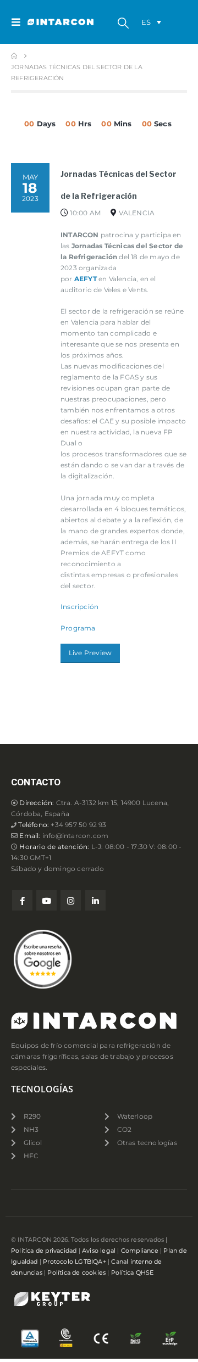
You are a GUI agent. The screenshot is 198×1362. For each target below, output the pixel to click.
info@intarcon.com (75, 836)
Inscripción (79, 607)
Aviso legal (99, 1250)
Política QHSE (132, 1272)
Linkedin (95, 900)
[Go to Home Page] (14, 56)
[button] (19, 22)
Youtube (46, 900)
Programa (78, 628)
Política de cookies (76, 1272)
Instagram (71, 900)
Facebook (22, 900)
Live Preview (90, 653)
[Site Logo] (50, 22)
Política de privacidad (43, 1250)
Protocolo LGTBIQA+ (74, 1261)
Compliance (139, 1250)
